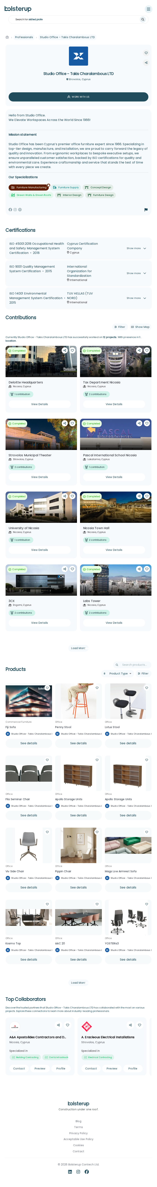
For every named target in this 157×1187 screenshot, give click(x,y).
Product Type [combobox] (119, 673)
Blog (78, 1121)
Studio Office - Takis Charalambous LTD (33, 733)
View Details (39, 404)
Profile (60, 1068)
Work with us (80, 96)
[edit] (146, 62)
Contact (19, 1068)
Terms (78, 1127)
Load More (78, 648)
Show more (134, 248)
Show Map (142, 327)
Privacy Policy (78, 1133)
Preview (40, 1068)
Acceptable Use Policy (79, 1139)
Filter (121, 327)
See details (28, 743)
